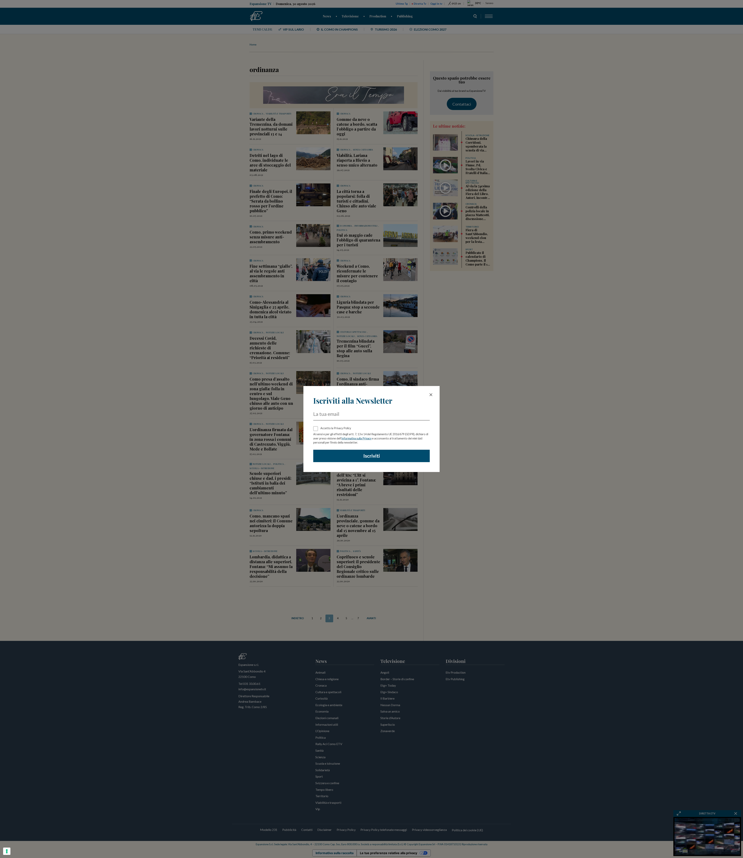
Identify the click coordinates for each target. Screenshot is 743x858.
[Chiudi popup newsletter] (431, 395)
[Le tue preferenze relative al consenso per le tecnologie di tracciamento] (6, 851)
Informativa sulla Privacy (356, 438)
